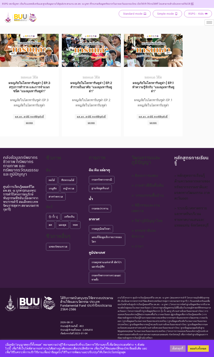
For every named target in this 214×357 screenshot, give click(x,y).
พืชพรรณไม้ (67, 180)
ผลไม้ (52, 180)
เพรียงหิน (69, 216)
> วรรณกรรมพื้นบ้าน (147, 195)
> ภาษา (137, 246)
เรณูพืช (53, 188)
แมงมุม (29, 123)
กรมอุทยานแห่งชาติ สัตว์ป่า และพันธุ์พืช (107, 264)
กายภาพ (97, 157)
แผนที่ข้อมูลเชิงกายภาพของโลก (107, 239)
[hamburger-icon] (209, 22)
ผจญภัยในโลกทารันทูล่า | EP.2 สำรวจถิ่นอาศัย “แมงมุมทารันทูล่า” (91, 87)
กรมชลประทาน (100, 208)
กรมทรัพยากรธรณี (102, 179)
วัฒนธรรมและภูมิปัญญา (145, 160)
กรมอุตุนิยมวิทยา (101, 228)
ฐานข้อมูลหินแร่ (100, 188)
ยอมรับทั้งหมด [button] (198, 348)
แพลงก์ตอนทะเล (58, 246)
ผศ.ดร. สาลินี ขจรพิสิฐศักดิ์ (29, 117)
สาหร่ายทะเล (56, 196)
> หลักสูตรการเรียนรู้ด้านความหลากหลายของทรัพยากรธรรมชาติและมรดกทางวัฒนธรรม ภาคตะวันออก (192, 186)
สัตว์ (49, 207)
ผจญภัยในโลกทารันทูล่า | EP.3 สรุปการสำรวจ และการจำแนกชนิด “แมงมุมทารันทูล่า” (29, 87)
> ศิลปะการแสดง (144, 175)
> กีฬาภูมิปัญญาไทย (147, 221)
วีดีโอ (35, 77)
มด (50, 224)
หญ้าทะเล (68, 188)
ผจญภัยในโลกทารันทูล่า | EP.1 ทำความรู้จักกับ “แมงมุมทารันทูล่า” (153, 87)
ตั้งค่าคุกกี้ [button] (177, 348)
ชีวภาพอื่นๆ (58, 236)
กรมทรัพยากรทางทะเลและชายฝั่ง (106, 277)
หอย (75, 224)
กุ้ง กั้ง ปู (53, 216)
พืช (48, 170)
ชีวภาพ (53, 158)
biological (26, 77)
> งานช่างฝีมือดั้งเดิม (147, 185)
